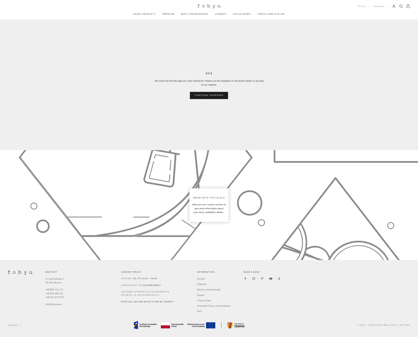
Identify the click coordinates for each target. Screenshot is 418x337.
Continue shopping (209, 95)
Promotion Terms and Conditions (214, 305)
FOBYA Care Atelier (271, 14)
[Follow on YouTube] (270, 278)
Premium (168, 14)
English (379, 6)
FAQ (199, 311)
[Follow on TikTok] (279, 278)
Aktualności (242, 14)
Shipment (202, 284)
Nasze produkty (144, 14)
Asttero (404, 325)
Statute (200, 295)
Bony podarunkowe (195, 14)
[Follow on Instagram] (253, 278)
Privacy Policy (204, 300)
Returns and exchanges (209, 289)
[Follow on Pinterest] (262, 278)
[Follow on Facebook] (245, 278)
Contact (201, 278)
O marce (221, 14)
